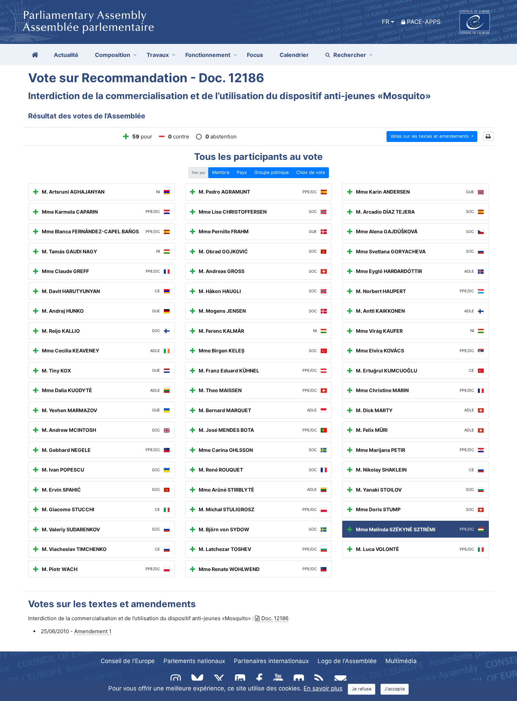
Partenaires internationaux (271, 660)
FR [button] (385, 21)
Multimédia (401, 660)
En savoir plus (323, 688)
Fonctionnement (207, 54)
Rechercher (349, 54)
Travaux (158, 54)
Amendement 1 (92, 631)
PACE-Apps (424, 21)
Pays (242, 172)
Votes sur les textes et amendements (430, 136)
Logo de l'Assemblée (347, 660)
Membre (220, 172)
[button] (488, 136)
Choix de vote (310, 172)
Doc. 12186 (274, 618)
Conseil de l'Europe (128, 660)
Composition (112, 54)
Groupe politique (271, 172)
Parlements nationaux (194, 660)
